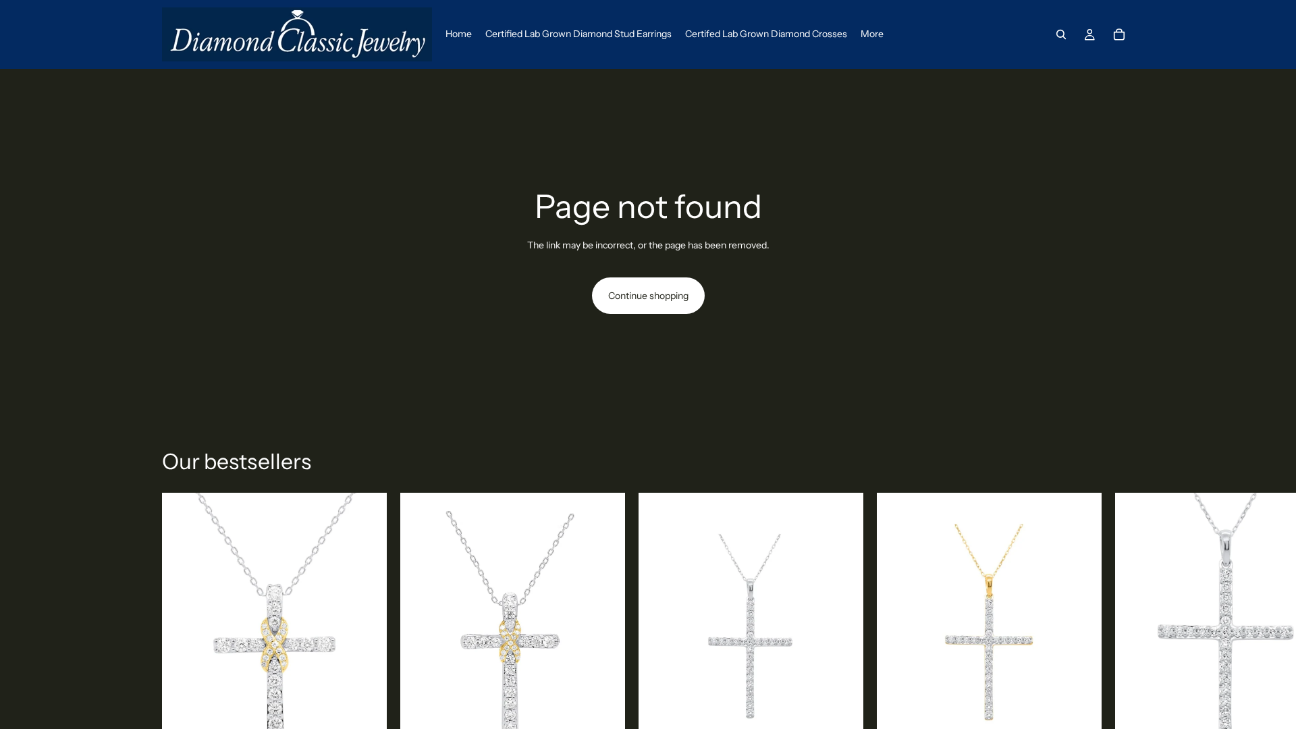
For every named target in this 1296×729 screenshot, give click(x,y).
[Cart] (1119, 34)
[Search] (1061, 34)
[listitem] (872, 34)
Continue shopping (648, 296)
